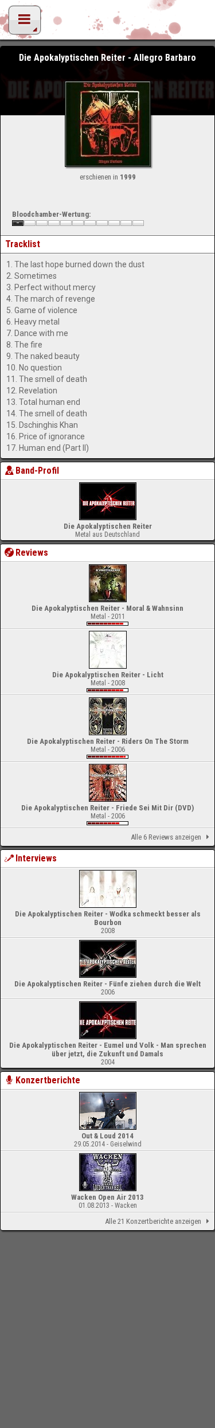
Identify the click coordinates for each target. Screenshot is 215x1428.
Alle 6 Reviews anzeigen (166, 837)
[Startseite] (108, 23)
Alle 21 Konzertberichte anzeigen (153, 1221)
